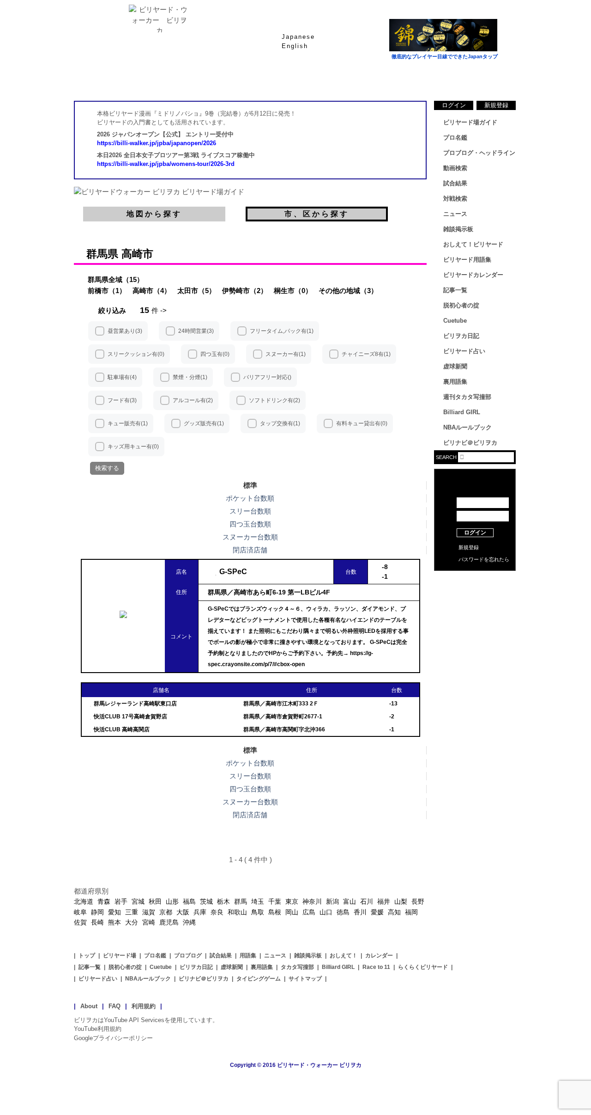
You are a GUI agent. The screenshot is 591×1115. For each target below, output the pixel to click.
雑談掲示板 (458, 229)
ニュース (480, 78)
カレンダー (379, 955)
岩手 (121, 901)
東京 (291, 901)
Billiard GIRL (461, 412)
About (88, 1006)
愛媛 (377, 912)
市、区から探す (316, 214)
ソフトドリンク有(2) (274, 400)
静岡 (97, 912)
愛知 (114, 912)
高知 (394, 912)
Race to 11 (376, 967)
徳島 (343, 912)
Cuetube (455, 320)
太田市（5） (196, 290)
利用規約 (144, 1006)
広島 (308, 912)
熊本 (114, 922)
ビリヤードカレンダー (473, 274)
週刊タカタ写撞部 (467, 396)
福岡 (411, 912)
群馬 (240, 901)
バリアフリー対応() (267, 377)
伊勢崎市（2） (244, 290)
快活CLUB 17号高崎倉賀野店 (130, 716)
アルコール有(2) (193, 400)
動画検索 (455, 168)
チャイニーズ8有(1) (366, 354)
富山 (349, 901)
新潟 (332, 901)
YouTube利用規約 (97, 1028)
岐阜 (80, 912)
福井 (383, 901)
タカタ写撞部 (297, 967)
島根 (274, 912)
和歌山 (237, 912)
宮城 (138, 901)
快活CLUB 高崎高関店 (122, 729)
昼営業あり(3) (125, 331)
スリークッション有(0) (136, 354)
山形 (172, 901)
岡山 (291, 912)
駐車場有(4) (122, 377)
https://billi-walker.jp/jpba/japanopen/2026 (156, 143)
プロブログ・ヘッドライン (479, 152)
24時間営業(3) (196, 331)
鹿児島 (169, 922)
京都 (165, 912)
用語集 (248, 955)
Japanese (298, 36)
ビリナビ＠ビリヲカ (470, 442)
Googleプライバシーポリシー (113, 1038)
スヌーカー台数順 (250, 537)
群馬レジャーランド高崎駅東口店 (135, 703)
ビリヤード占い (464, 351)
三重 (131, 912)
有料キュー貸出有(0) (361, 423)
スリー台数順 (250, 511)
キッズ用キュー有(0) (133, 446)
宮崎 (148, 922)
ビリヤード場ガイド (185, 78)
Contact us (475, 596)
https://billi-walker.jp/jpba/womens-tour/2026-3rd (166, 163)
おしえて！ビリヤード (473, 244)
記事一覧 (455, 290)
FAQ (115, 1006)
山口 (326, 912)
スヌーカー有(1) (285, 354)
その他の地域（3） (348, 290)
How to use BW (475, 582)
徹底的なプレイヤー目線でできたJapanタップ (445, 56)
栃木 (223, 901)
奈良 (217, 912)
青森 (103, 901)
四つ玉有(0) (214, 354)
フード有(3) (122, 400)
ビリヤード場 (119, 955)
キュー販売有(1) (128, 423)
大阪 (182, 912)
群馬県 (102, 254)
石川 (366, 901)
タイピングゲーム (258, 978)
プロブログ (188, 955)
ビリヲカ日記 (461, 335)
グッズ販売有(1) (204, 423)
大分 (131, 922)
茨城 (206, 901)
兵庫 (199, 912)
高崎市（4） (152, 290)
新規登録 (496, 105)
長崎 (97, 922)
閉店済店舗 (250, 550)
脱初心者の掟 (461, 305)
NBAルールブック (467, 427)
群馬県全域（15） (116, 279)
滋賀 (148, 912)
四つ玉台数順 (250, 524)
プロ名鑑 (259, 78)
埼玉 (257, 901)
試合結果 (332, 78)
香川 (360, 912)
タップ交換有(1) (280, 423)
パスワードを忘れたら (483, 559)
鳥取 (257, 912)
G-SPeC (233, 572)
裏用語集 (455, 381)
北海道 (83, 901)
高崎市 (137, 254)
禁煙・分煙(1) (190, 377)
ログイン (454, 105)
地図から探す (154, 214)
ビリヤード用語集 (406, 78)
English (295, 46)
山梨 (400, 901)
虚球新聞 (455, 366)
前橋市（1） (107, 290)
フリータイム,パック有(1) (282, 331)
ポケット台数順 (250, 498)
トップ (86, 955)
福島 (189, 901)
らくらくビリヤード (423, 967)
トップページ (111, 78)
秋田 (155, 901)
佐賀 (80, 922)
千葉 (274, 901)
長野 (417, 901)
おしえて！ (343, 955)
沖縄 (189, 922)
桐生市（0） (293, 290)
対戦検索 (455, 198)
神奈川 (312, 901)
